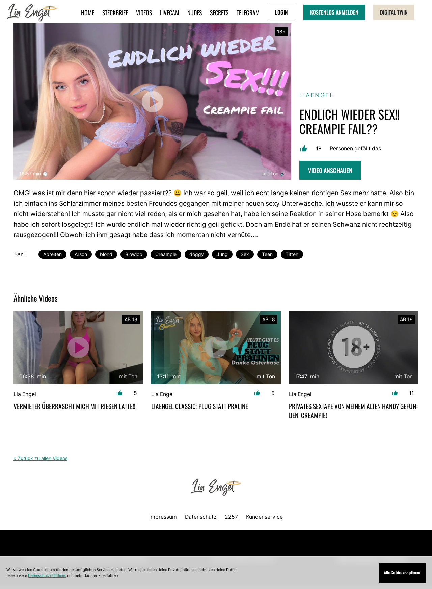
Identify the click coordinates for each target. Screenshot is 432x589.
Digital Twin (394, 12)
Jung (222, 254)
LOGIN (281, 12)
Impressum (163, 517)
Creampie (166, 254)
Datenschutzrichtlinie (46, 575)
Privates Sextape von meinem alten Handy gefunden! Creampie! (353, 411)
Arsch (81, 254)
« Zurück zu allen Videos (41, 458)
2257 (231, 517)
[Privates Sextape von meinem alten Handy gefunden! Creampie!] (353, 347)
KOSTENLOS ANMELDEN (334, 12)
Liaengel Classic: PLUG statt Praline (199, 406)
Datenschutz (201, 517)
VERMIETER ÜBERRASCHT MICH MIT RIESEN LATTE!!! (75, 406)
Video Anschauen (330, 170)
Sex (245, 254)
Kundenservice (264, 517)
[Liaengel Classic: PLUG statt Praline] (216, 347)
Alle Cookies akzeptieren (402, 572)
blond (106, 254)
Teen (267, 254)
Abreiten (52, 254)
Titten (292, 254)
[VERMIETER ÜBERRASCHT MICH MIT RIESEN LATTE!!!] (78, 347)
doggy (196, 254)
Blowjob (133, 254)
